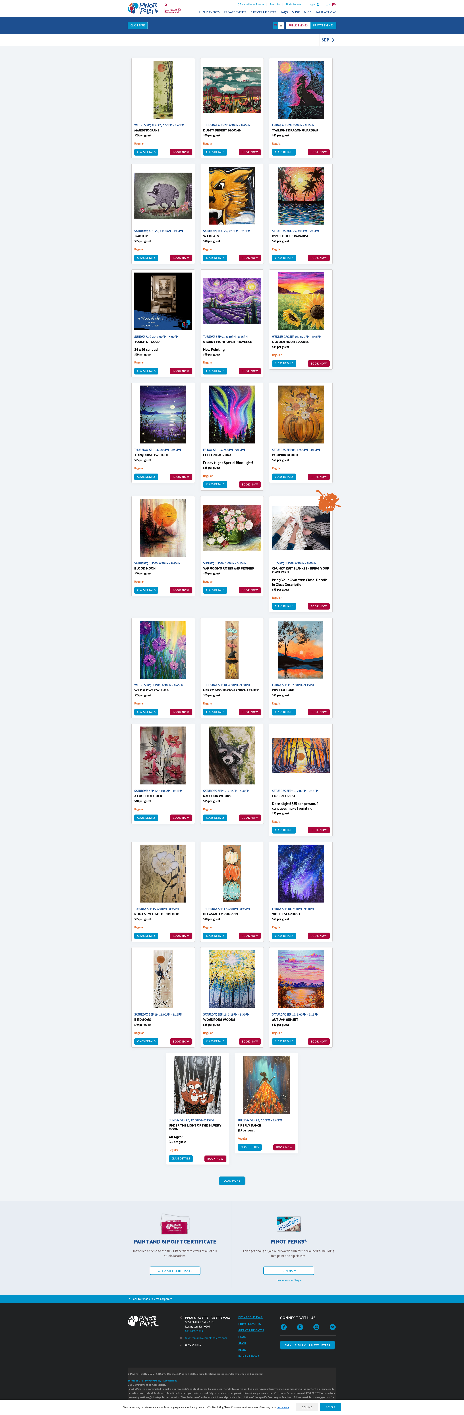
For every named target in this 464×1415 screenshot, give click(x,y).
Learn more (283, 1407)
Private (323, 25)
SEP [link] (326, 40)
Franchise (275, 4)
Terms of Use (135, 1381)
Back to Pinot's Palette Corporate (152, 1299)
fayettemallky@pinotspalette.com (206, 1338)
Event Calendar (250, 1317)
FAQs (284, 12)
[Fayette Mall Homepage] (144, 8)
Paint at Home (326, 12)
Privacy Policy (153, 1381)
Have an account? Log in (289, 1280)
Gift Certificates (263, 12)
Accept (330, 1407)
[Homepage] (154, 1321)
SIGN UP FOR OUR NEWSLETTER (307, 1345)
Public (298, 25)
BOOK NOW (181, 152)
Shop (296, 12)
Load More (232, 1180)
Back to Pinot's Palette (252, 4)
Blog (308, 12)
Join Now (288, 1270)
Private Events (235, 12)
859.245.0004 (193, 1345)
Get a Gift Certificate (175, 1270)
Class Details (146, 152)
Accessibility (170, 1381)
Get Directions (194, 1331)
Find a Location (294, 4)
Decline (307, 1407)
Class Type (137, 25)
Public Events (209, 12)
